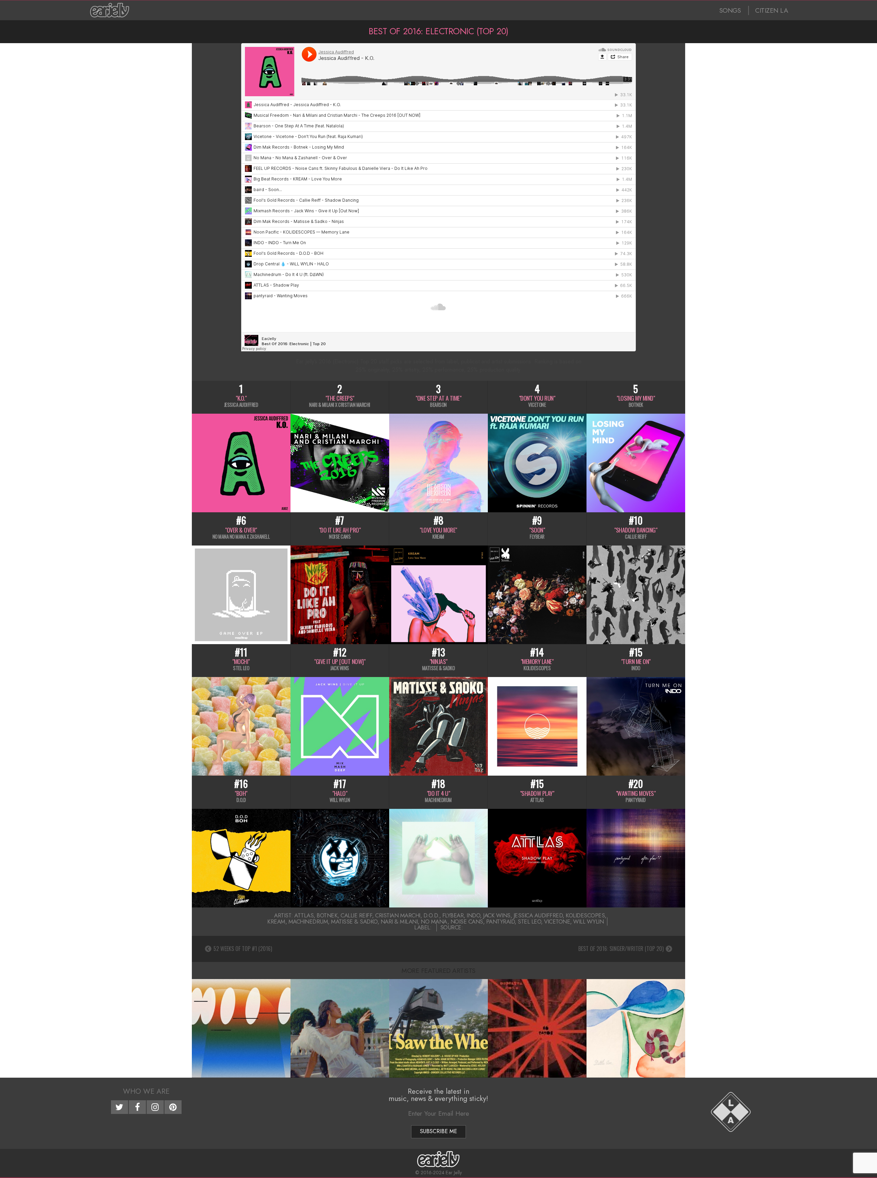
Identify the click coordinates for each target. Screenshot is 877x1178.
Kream (276, 921)
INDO (473, 915)
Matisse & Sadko (354, 921)
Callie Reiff (356, 915)
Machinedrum (308, 921)
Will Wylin (588, 921)
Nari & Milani (399, 921)
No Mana (434, 921)
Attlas (303, 915)
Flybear (453, 915)
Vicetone (557, 921)
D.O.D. (431, 915)
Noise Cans (466, 921)
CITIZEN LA (771, 10)
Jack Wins (496, 915)
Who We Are (146, 1091)
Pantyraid (500, 921)
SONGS (730, 10)
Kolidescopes (585, 915)
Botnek (327, 915)
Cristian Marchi (397, 915)
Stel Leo (529, 921)
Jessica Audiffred (538, 915)
